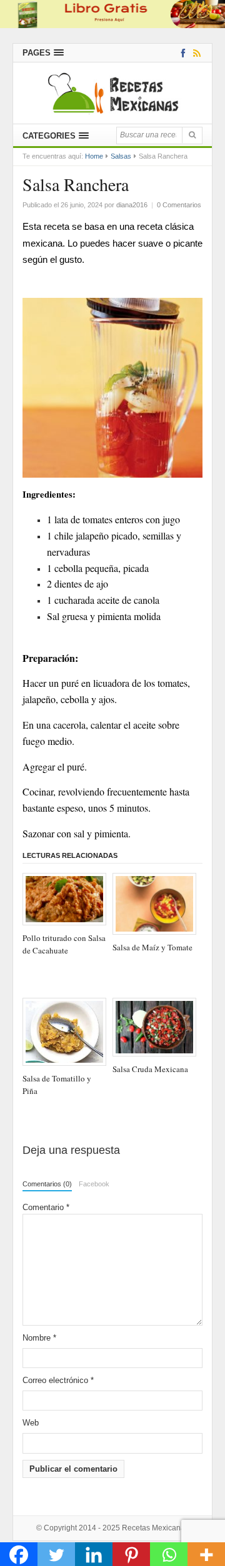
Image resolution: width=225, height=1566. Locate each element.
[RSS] (194, 52)
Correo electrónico (58, 1380)
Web (30, 1422)
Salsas (121, 156)
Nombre (39, 1337)
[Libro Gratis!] (112, 13)
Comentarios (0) (47, 1184)
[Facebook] (181, 52)
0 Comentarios (179, 205)
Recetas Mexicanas (155, 1528)
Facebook (94, 1184)
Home (94, 156)
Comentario (45, 1207)
